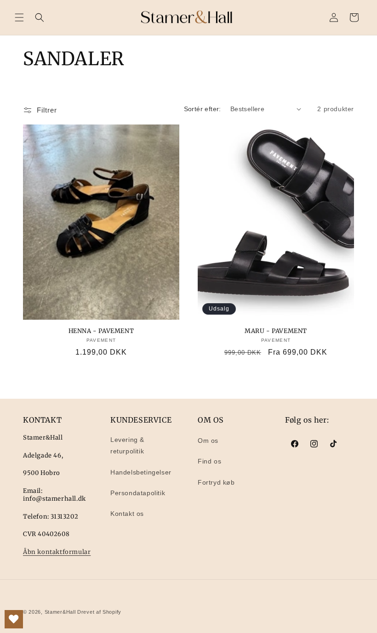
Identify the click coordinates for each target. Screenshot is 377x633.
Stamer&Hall (60, 612)
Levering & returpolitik (127, 445)
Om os (208, 440)
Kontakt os (127, 513)
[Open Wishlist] (14, 619)
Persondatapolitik (137, 493)
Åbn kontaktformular (57, 552)
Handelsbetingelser (140, 472)
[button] (19, 17)
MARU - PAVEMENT (276, 331)
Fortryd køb (216, 482)
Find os (209, 461)
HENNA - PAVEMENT (101, 331)
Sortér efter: (202, 109)
